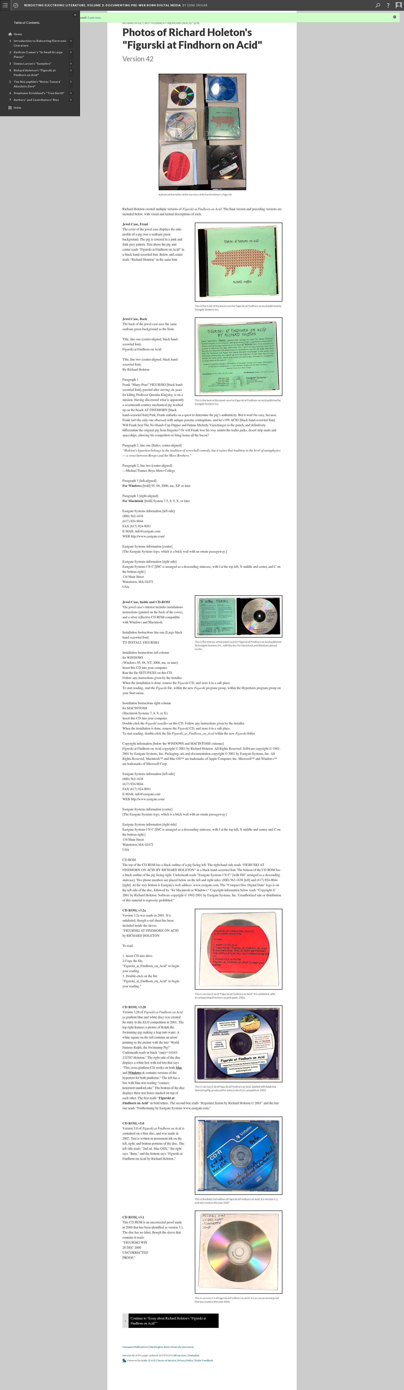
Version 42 (128, 1355)
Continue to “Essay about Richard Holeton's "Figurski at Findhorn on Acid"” (168, 1320)
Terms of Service (166, 1360)
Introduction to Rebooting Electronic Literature (40, 43)
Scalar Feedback (204, 1360)
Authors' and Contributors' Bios (36, 100)
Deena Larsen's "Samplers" (33, 63)
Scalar (144, 1360)
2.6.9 (152, 1360)
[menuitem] (5, 5)
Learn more (94, 17)
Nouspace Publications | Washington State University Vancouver (158, 1347)
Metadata (194, 1355)
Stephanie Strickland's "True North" (39, 93)
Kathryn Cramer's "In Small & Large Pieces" (38, 55)
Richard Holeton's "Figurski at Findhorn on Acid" (35, 73)
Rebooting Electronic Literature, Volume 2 (102, 5)
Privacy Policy (185, 1360)
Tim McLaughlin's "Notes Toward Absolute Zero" (37, 84)
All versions (180, 1355)
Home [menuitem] (18, 34)
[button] (388, 5)
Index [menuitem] (17, 107)
